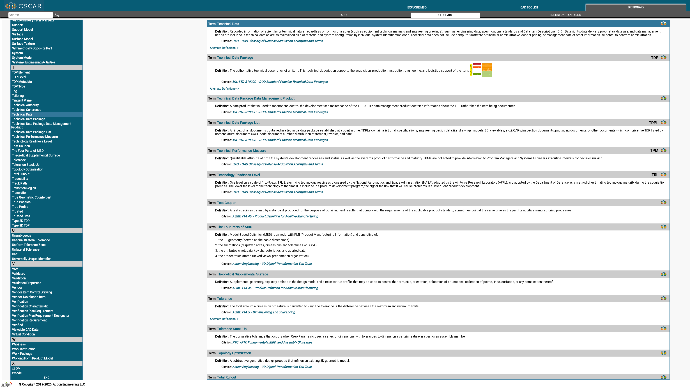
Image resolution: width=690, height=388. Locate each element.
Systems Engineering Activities (34, 62)
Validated (18, 273)
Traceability (20, 179)
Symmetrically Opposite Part (32, 48)
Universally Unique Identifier (31, 259)
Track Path (19, 183)
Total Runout (20, 174)
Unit (14, 254)
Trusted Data (21, 216)
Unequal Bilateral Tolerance (31, 240)
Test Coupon (21, 146)
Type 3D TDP (21, 225)
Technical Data (22, 114)
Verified (17, 325)
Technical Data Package (28, 119)
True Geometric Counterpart (31, 197)
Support (17, 25)
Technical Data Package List (31, 132)
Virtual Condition (23, 334)
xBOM (16, 368)
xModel (17, 373)
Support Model (22, 29)
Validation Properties (26, 283)
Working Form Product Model (32, 358)
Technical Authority (25, 105)
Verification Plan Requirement (32, 311)
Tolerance (19, 160)
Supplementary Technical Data (33, 20)
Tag (14, 91)
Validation (19, 278)
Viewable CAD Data (25, 329)
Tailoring (18, 96)
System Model (22, 57)
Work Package (22, 353)
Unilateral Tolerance (26, 249)
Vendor (17, 287)
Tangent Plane (22, 100)
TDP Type (18, 86)
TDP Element (21, 72)
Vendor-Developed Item (28, 297)
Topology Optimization (27, 169)
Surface (17, 34)
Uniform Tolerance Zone (29, 245)
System (17, 53)
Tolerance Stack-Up (26, 165)
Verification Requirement (29, 320)
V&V (15, 269)
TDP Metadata (22, 82)
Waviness (19, 344)
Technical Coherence (26, 110)
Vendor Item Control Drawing (32, 292)
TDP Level (19, 77)
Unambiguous (21, 235)
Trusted (17, 211)
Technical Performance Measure (35, 136)
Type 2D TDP (21, 221)
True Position (21, 202)
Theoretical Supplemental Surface (36, 155)
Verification (20, 301)
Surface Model (22, 39)
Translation (19, 193)
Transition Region (24, 188)
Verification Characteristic (30, 306)
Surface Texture (23, 43)
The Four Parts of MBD (28, 151)
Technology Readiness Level (32, 141)
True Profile (20, 207)
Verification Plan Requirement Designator (40, 315)
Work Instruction (23, 349)
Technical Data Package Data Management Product (41, 125)
